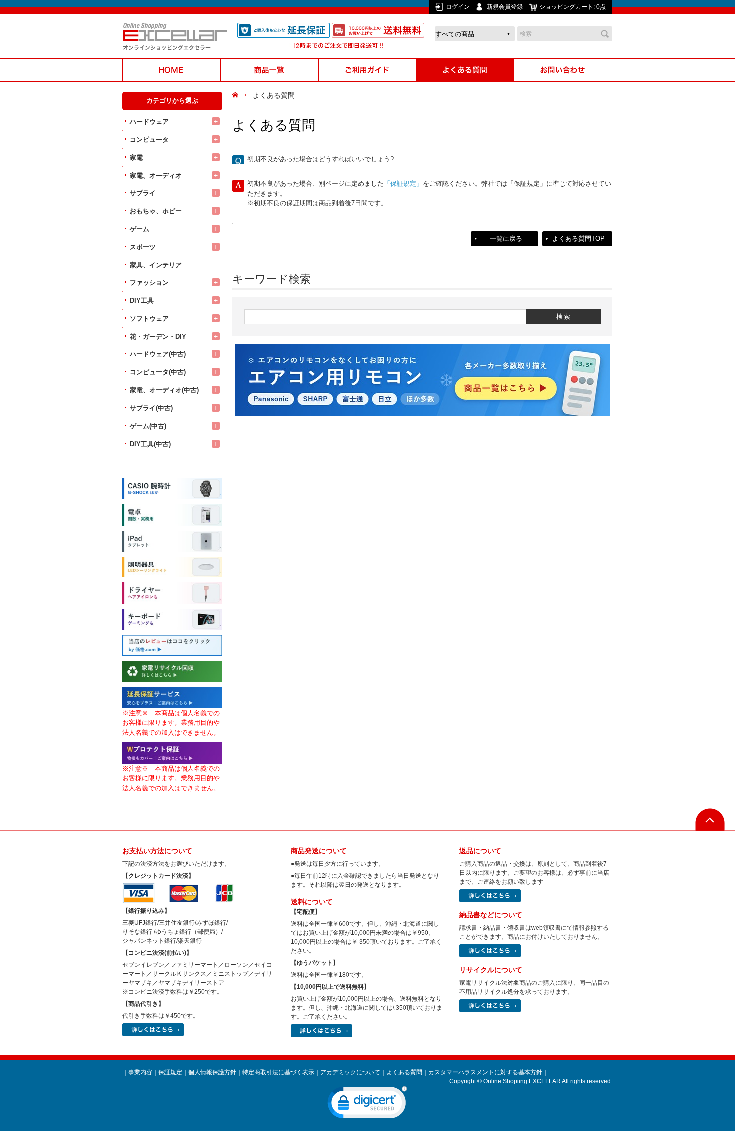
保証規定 (170, 1072)
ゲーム (140, 229)
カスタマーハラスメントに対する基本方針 (485, 1072)
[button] (368, 1105)
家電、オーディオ (156, 175)
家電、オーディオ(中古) (164, 390)
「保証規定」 (403, 183)
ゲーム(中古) (148, 426)
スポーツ (143, 247)
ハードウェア (149, 121)
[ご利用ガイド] (367, 70)
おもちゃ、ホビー (156, 211)
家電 (136, 157)
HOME (236, 95)
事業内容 (140, 1072)
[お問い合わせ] (563, 70)
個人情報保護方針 (212, 1072)
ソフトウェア (149, 318)
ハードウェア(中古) (158, 354)
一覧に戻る (506, 238)
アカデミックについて (350, 1072)
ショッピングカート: (573, 6)
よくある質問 (404, 1072)
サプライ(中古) (151, 408)
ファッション (149, 282)
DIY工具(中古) (150, 444)
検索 (605, 33)
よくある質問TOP (578, 238)
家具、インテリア (156, 265)
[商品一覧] (269, 70)
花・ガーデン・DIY (158, 336)
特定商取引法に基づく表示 (278, 1072)
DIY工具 (142, 300)
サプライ (143, 193)
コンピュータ (149, 139)
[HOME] (171, 70)
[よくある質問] (465, 70)
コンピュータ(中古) (158, 372)
